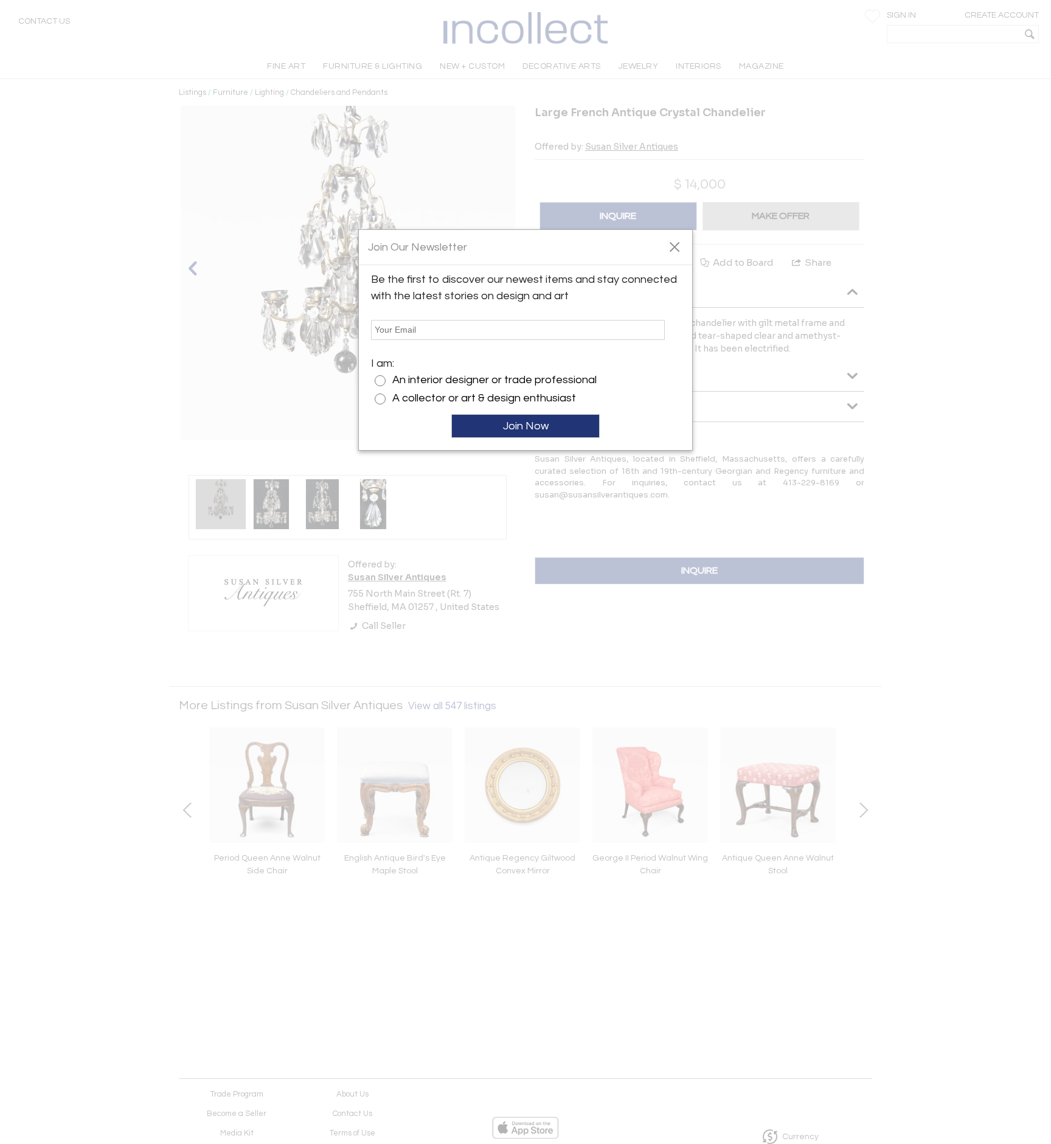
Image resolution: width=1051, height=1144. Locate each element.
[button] (674, 246)
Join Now (526, 426)
